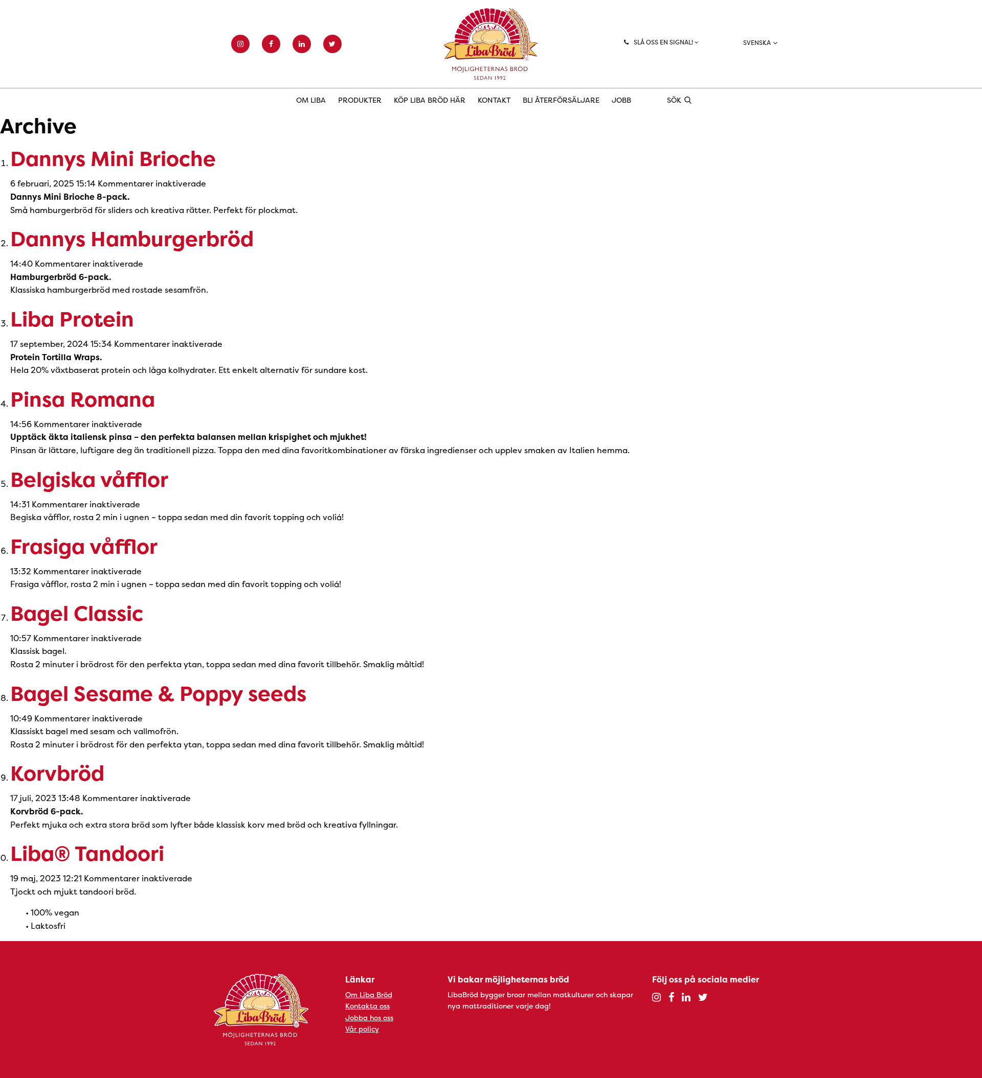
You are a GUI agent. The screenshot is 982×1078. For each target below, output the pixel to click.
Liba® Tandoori (87, 853)
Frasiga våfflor (84, 546)
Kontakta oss (367, 1006)
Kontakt (494, 100)
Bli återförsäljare (561, 100)
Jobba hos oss (369, 1017)
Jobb (621, 100)
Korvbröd (57, 773)
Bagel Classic (76, 613)
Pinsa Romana (82, 399)
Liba (491, 44)
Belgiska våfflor (89, 479)
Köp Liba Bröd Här (429, 100)
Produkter (360, 100)
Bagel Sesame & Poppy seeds (158, 693)
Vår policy (362, 1029)
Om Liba (311, 100)
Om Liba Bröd (368, 994)
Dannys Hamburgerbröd (132, 239)
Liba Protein (72, 319)
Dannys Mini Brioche (113, 159)
